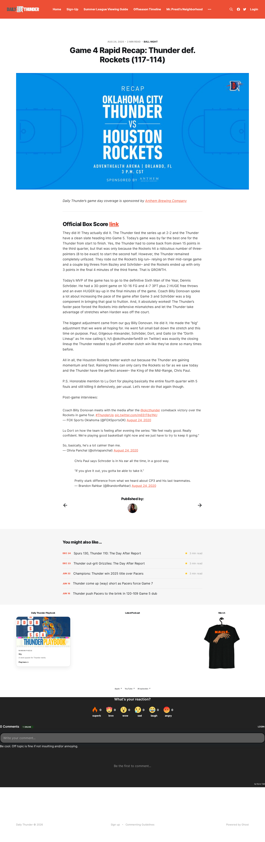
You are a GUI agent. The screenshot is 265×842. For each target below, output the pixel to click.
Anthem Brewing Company (166, 201)
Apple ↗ (118, 689)
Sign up (115, 824)
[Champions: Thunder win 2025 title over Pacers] (132, 573)
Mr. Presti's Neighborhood (184, 9)
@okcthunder (150, 410)
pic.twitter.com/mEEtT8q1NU (136, 415)
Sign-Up (72, 9)
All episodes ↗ (144, 689)
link (114, 224)
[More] (209, 9)
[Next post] (199, 505)
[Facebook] (238, 9)
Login (254, 9)
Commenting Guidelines (140, 824)
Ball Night (151, 41)
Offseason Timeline (147, 9)
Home (57, 9)
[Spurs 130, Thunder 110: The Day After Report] (132, 553)
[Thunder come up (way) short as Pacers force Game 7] (132, 583)
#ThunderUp (105, 415)
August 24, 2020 (139, 420)
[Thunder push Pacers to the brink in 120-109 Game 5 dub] (132, 593)
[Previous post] (65, 505)
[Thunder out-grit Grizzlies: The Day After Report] (132, 563)
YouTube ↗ (130, 689)
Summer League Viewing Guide (106, 9)
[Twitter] (244, 9)
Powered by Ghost (237, 824)
